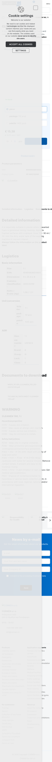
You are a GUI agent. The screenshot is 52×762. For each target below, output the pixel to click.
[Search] (47, 10)
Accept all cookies (20, 44)
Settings (21, 50)
